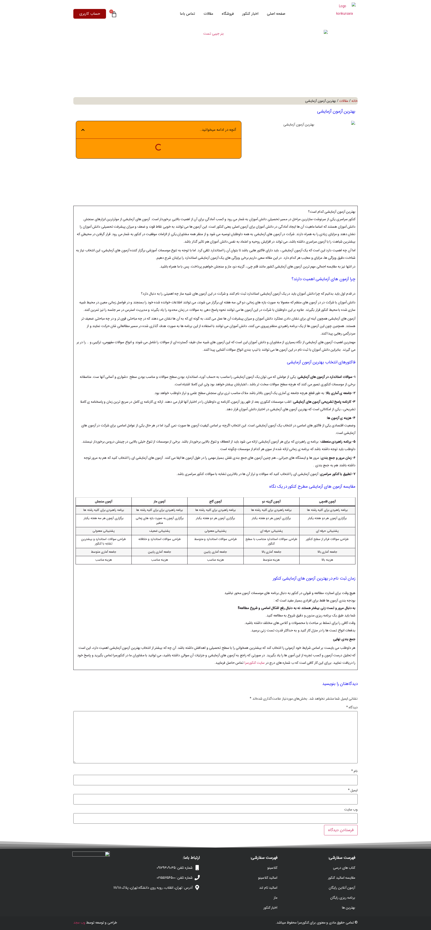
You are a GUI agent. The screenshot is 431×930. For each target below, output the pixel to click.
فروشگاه (228, 14)
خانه (354, 101)
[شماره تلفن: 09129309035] (197, 867)
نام (354, 771)
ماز (275, 897)
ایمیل (353, 790)
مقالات (208, 14)
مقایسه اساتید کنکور (341, 877)
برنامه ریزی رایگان (342, 897)
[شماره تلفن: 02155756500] (197, 877)
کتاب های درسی (344, 867)
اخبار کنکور (250, 14)
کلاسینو (272, 867)
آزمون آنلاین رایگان (342, 887)
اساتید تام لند (268, 887)
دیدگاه (352, 707)
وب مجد (79, 922)
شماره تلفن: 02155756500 (175, 877)
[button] (83, 130)
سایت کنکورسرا (254, 662)
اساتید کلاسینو (268, 877)
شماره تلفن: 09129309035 (175, 867)
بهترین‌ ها (348, 907)
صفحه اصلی (276, 14)
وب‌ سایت (351, 809)
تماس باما (187, 14)
